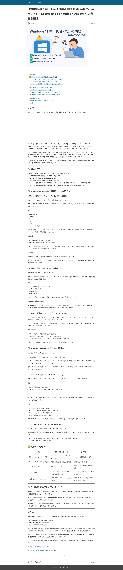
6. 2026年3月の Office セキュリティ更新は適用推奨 (45, 94)
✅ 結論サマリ (33, 74)
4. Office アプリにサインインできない (41, 90)
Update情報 (37, 546)
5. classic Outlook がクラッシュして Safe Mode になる (45, 92)
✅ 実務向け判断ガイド (36, 98)
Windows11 (54, 550)
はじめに (31, 72)
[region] (61, 128)
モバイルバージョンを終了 (61, 567)
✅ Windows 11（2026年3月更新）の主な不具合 (43, 77)
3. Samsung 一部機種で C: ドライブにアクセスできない (46, 84)
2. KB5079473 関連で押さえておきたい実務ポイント (45, 81)
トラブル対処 (45, 546)
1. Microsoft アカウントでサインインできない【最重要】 (47, 79)
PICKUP (37, 550)
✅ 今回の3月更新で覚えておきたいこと (41, 100)
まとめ (31, 103)
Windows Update (45, 550)
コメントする (61, 555)
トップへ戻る (92, 562)
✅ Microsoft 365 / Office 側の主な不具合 (40, 87)
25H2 (32, 550)
